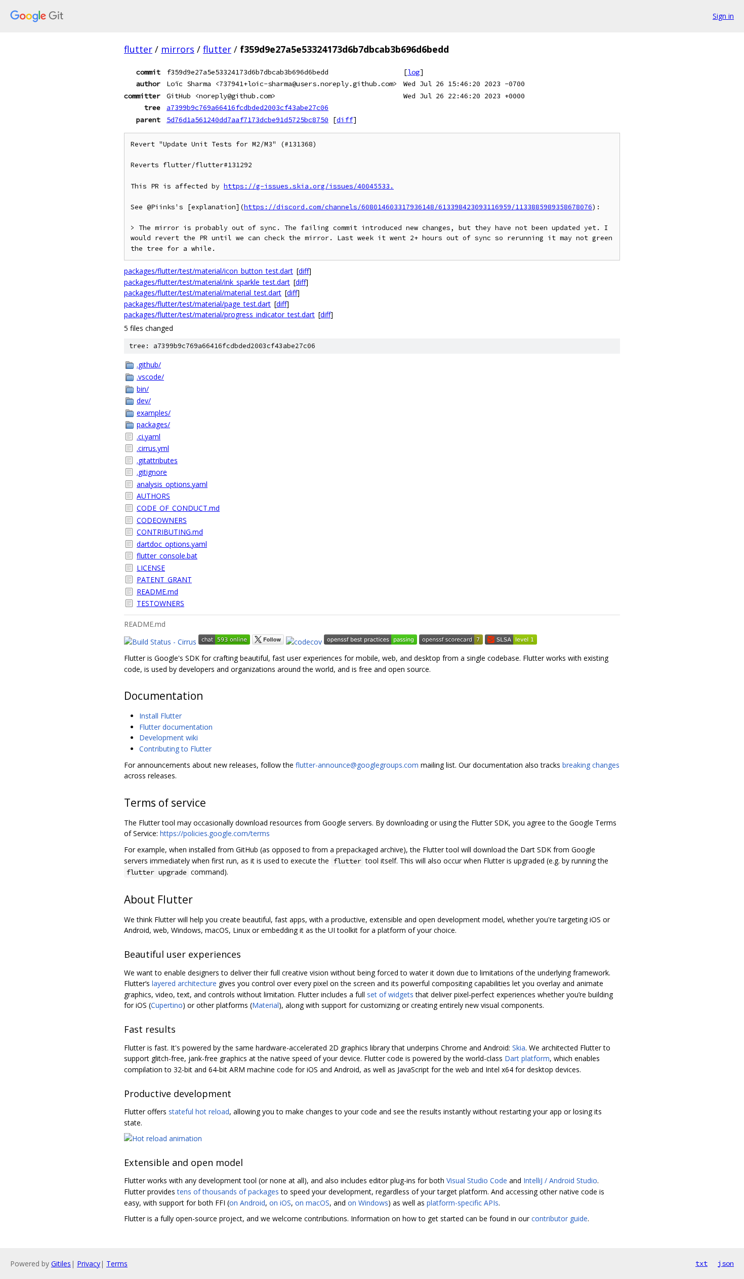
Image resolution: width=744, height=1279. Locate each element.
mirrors (177, 49)
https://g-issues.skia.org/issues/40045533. (309, 186)
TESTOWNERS (160, 603)
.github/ (149, 364)
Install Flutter (160, 716)
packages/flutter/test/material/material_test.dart (202, 292)
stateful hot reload (199, 1111)
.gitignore (152, 472)
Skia (518, 1047)
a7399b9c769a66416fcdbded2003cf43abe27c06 (247, 107)
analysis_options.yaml (172, 484)
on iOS (280, 1203)
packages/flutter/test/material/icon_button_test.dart (208, 271)
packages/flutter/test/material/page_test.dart (197, 304)
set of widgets (390, 994)
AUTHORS (153, 496)
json (726, 1263)
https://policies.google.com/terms (215, 833)
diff (345, 119)
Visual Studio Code (476, 1180)
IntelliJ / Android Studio (560, 1180)
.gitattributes (157, 460)
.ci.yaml (148, 436)
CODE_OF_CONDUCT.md (178, 508)
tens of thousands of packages (228, 1191)
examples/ (154, 413)
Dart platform (527, 1058)
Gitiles (61, 1263)
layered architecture (184, 983)
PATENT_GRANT (164, 579)
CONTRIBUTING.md (170, 532)
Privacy (88, 1263)
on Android (247, 1203)
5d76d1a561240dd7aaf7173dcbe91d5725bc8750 (247, 119)
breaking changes (590, 765)
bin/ (143, 389)
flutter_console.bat (167, 555)
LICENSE (151, 568)
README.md (157, 591)
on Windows (368, 1203)
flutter (138, 49)
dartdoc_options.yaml (172, 544)
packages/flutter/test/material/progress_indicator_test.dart (219, 314)
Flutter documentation (176, 727)
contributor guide (559, 1218)
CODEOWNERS (162, 520)
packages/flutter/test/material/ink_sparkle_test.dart (207, 282)
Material (265, 1005)
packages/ (153, 424)
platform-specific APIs (463, 1203)
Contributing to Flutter (175, 749)
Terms (117, 1263)
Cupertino (167, 1005)
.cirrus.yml (153, 448)
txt (701, 1263)
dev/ (144, 400)
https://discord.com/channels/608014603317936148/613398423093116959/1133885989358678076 (418, 207)
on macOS (312, 1203)
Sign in (723, 16)
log (413, 72)
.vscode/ (150, 377)
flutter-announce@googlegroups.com (357, 765)
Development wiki (168, 737)
